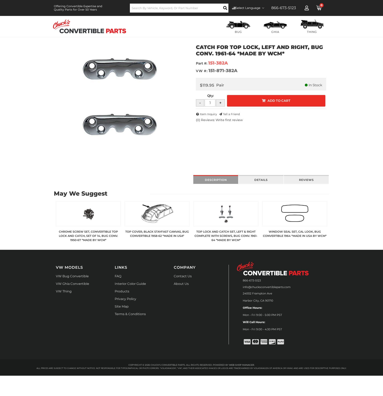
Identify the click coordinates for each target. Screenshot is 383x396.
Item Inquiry (208, 114)
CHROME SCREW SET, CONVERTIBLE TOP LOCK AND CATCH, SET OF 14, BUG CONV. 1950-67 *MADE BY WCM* (88, 236)
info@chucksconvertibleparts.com (267, 287)
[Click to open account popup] (306, 8)
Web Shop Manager (241, 365)
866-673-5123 (252, 280)
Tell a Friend (231, 114)
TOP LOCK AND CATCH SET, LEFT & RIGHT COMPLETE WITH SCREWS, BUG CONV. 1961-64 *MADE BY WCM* (225, 236)
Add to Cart (279, 101)
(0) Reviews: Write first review (219, 120)
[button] (179, 8)
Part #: (201, 63)
